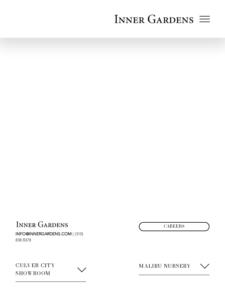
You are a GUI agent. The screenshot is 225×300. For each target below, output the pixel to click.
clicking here (94, 81)
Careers (174, 226)
